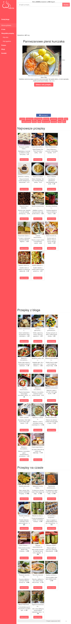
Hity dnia (4, 37)
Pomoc (3, 45)
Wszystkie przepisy (7, 33)
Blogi (3, 49)
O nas (3, 29)
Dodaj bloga (5, 19)
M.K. (59, 621)
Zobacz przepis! (24, 159)
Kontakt (3, 53)
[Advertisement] (43, 20)
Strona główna (6, 25)
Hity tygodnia (6, 41)
